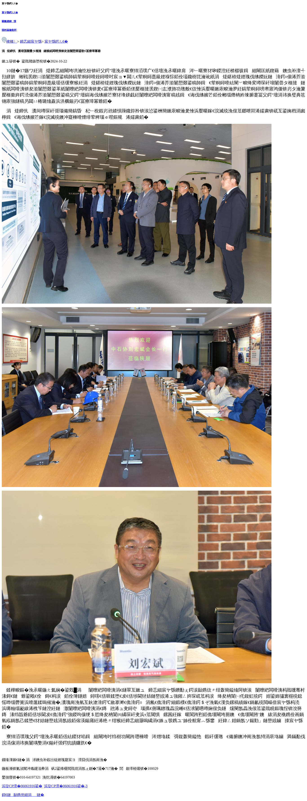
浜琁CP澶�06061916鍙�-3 (65, 786)
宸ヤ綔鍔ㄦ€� (10, 12)
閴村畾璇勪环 (9, 30)
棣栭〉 (11, 41)
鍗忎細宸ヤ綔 (31, 41)
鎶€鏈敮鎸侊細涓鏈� (23, 795)
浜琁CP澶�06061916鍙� (22, 786)
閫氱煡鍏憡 (9, 21)
